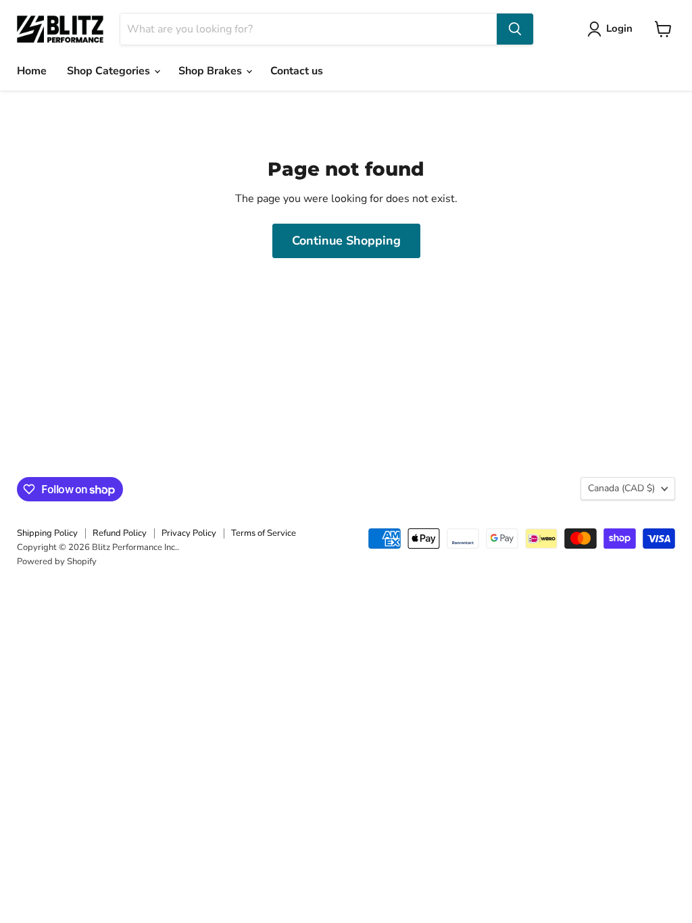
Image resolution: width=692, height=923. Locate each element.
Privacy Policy (189, 533)
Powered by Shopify (57, 561)
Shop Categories (110, 71)
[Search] (515, 29)
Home (32, 71)
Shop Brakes (211, 71)
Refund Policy (120, 533)
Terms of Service (263, 533)
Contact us (296, 71)
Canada (621, 488)
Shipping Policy (47, 533)
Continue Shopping (346, 240)
